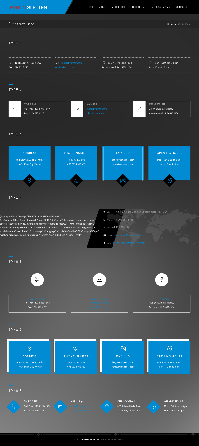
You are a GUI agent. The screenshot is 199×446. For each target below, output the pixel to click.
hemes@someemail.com (123, 164)
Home (90, 7)
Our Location (161, 299)
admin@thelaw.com (99, 302)
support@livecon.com (71, 63)
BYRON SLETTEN (90, 439)
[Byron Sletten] (28, 7)
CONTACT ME (181, 7)
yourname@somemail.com (129, 235)
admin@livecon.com (64, 67)
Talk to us (37, 299)
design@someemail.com (123, 160)
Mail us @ (99, 299)
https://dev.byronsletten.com (129, 242)
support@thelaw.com (100, 307)
